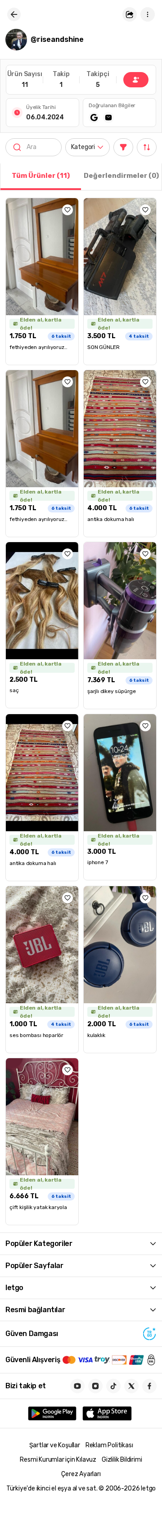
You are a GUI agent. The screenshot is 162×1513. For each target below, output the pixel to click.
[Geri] (14, 14)
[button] (129, 14)
